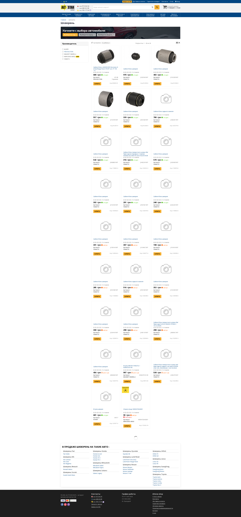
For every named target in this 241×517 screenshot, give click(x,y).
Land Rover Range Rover (130, 462)
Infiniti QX (156, 456)
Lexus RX (155, 463)
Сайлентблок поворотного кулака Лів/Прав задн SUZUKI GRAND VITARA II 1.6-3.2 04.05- (165, 324)
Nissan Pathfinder (128, 469)
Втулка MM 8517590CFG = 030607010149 (131, 366)
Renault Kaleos (67, 469)
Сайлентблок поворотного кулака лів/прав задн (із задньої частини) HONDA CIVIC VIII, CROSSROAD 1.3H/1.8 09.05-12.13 (165, 367)
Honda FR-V (96, 460)
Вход (178, 1)
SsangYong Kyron (158, 469)
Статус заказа (157, 496)
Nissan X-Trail (127, 473)
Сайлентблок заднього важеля (163, 111)
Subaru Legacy (97, 473)
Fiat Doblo (66, 454)
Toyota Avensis (157, 479)
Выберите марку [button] (87, 35)
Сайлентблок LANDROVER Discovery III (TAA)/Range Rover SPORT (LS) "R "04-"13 (105, 68)
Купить (97, 84)
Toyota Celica (157, 481)
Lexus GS (155, 462)
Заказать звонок (96, 504)
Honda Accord (97, 454)
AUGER (66, 49)
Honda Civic (96, 456)
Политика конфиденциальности (163, 508)
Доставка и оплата (139, 1)
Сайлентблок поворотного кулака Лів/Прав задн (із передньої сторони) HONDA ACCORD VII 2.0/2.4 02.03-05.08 (135, 153)
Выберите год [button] (70, 35)
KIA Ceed (66, 462)
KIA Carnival (66, 460)
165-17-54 (84, 10)
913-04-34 (84, 6)
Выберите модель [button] (105, 35)
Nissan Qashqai (127, 471)
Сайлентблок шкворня (130, 69)
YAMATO (67, 59)
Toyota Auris (157, 477)
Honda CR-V (96, 458)
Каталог (155, 511)
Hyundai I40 (126, 454)
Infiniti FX (155, 454)
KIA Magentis (67, 463)
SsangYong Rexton (158, 471)
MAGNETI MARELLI (70, 54)
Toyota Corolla (157, 483)
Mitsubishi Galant (98, 465)
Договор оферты (158, 506)
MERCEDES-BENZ (71, 56)
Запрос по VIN (127, 1)
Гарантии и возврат (159, 503)
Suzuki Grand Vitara (69, 475)
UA (66, 1)
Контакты (165, 1)
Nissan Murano (127, 467)
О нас (171, 1)
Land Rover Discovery (129, 460)
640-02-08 (84, 8)
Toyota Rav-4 (157, 485)
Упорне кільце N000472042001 (133, 409)
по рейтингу (105, 43)
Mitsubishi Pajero (98, 467)
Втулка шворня (98, 409)
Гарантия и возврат (153, 1)
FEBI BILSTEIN (68, 52)
